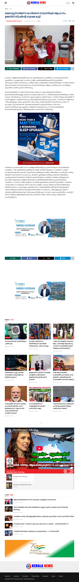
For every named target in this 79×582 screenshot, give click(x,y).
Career (53, 576)
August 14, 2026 (10, 415)
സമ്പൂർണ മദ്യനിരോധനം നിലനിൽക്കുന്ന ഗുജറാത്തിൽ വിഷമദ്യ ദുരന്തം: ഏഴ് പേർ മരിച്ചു (38, 343)
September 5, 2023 (30, 21)
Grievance (45, 576)
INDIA (11, 8)
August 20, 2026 (10, 346)
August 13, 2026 (34, 411)
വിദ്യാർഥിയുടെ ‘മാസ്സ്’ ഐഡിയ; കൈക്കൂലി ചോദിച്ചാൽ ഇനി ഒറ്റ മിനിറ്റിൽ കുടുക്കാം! (14, 375)
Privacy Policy (35, 576)
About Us (7, 576)
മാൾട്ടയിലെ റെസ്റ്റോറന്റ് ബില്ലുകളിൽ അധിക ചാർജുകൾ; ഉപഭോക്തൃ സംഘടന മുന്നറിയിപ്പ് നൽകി (43, 517)
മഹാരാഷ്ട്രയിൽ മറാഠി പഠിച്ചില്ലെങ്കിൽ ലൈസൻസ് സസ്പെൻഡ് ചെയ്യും (37, 406)
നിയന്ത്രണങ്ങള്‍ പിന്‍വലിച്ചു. (15, 472)
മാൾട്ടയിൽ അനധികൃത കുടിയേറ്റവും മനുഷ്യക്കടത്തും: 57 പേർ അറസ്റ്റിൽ (36, 531)
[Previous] (37, 422)
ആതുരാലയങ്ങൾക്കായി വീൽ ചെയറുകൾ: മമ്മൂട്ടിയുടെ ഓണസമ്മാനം (34, 500)
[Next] (41, 422)
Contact (61, 576)
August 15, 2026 (58, 382)
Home (6, 8)
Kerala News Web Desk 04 (13, 21)
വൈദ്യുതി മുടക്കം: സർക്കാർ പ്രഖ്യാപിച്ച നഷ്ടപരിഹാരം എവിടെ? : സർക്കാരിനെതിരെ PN (41, 524)
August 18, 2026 (58, 351)
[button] (7, 138)
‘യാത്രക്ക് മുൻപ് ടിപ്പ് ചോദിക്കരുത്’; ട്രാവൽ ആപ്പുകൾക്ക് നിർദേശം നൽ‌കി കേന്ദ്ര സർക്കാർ (63, 406)
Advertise (16, 576)
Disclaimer (25, 576)
